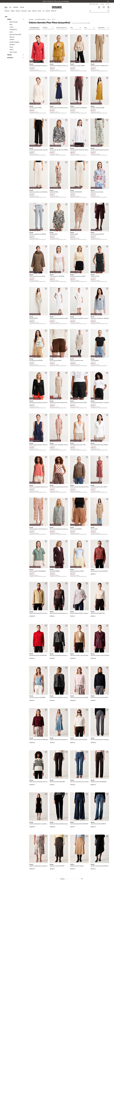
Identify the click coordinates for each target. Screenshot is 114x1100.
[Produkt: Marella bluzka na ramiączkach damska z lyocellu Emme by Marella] (38, 469)
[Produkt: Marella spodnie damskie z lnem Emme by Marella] (38, 512)
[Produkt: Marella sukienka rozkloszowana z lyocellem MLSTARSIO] (38, 806)
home (22, 7)
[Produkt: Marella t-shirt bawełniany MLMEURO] (58, 259)
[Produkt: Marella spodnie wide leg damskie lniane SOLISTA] (38, 132)
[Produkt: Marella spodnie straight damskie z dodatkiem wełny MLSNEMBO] (99, 722)
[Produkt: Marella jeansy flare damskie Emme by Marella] (79, 764)
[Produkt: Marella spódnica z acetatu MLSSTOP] (58, 849)
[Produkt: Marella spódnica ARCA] (79, 217)
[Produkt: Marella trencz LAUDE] (99, 512)
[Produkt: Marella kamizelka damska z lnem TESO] (79, 427)
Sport (29, 11)
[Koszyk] (108, 7)
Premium (34, 11)
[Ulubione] (104, 7)
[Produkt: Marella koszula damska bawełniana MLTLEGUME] (79, 132)
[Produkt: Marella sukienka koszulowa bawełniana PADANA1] (58, 301)
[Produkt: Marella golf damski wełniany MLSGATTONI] (38, 638)
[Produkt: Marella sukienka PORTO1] (38, 301)
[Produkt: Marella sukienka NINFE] (58, 217)
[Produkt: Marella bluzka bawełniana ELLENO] (79, 554)
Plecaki (48, 11)
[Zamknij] (108, 1)
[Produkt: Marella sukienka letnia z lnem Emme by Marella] (58, 90)
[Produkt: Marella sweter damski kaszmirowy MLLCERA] (79, 680)
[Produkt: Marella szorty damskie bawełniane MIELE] (79, 385)
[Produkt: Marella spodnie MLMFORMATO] (79, 175)
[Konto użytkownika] (99, 7)
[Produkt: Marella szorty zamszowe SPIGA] (58, 343)
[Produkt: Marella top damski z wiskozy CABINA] (79, 48)
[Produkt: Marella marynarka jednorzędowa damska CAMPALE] (38, 48)
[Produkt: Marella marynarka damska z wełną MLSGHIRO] (79, 638)
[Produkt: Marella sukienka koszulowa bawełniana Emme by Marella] (58, 385)
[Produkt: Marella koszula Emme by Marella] (99, 175)
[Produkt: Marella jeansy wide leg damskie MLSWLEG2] (79, 806)
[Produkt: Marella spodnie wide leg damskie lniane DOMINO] (99, 132)
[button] (34, 27)
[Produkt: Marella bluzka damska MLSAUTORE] (99, 596)
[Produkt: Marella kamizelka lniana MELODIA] (38, 343)
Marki (39, 11)
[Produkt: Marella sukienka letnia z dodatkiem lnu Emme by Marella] (79, 301)
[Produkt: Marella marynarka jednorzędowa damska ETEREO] (38, 385)
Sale (43, 11)
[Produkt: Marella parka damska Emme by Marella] (38, 259)
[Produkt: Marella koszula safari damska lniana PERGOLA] (58, 132)
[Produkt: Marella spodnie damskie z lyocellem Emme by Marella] (99, 48)
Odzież (12, 11)
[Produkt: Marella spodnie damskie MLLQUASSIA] (58, 764)
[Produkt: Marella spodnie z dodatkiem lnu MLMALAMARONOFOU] (38, 175)
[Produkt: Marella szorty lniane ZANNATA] (79, 512)
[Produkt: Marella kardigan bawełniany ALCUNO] (79, 259)
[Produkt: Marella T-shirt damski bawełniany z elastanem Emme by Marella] (99, 385)
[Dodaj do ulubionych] (46, 36)
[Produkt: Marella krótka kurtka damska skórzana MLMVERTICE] (79, 469)
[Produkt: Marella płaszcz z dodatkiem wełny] (79, 343)
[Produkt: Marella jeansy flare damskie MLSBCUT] (99, 806)
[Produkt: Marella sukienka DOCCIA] (99, 259)
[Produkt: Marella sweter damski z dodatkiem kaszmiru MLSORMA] (38, 764)
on (10, 7)
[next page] (81, 879)
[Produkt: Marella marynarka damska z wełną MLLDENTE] (99, 638)
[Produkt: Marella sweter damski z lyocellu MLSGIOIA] (99, 554)
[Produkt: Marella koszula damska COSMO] (38, 90)
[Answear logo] (57, 7)
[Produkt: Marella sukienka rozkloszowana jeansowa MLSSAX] (58, 722)
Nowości (7, 11)
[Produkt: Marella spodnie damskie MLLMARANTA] (99, 764)
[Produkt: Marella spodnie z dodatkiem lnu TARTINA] (38, 217)
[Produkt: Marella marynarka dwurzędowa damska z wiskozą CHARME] (58, 48)
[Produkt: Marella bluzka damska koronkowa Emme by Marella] (58, 596)
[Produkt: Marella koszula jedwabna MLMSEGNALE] (38, 554)
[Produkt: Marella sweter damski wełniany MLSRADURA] (38, 722)
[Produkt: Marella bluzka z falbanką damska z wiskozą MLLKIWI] (79, 596)
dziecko (15, 7)
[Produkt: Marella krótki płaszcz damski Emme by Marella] (38, 596)
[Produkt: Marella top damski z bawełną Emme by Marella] (58, 469)
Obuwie (18, 11)
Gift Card (53, 11)
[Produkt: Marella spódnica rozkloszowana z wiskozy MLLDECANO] (38, 849)
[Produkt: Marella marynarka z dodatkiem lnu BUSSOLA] (99, 301)
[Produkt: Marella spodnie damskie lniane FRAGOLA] (79, 90)
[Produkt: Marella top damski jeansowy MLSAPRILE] (38, 680)
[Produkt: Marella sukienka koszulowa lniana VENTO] (99, 469)
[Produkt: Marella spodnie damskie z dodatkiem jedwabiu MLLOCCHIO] (58, 806)
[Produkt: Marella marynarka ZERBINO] (58, 554)
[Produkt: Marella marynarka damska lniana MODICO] (99, 427)
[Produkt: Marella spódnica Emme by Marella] (79, 849)
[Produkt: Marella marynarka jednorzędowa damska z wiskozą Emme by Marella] (58, 638)
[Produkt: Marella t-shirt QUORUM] (99, 343)
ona (6, 7)
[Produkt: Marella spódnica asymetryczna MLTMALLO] (99, 849)
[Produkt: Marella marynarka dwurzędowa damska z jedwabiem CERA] (58, 512)
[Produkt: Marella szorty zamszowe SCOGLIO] (99, 217)
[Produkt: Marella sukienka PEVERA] (58, 175)
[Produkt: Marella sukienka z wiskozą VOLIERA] (99, 90)
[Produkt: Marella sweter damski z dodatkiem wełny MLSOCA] (58, 680)
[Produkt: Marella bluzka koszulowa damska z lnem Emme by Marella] (38, 427)
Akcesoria (24, 11)
